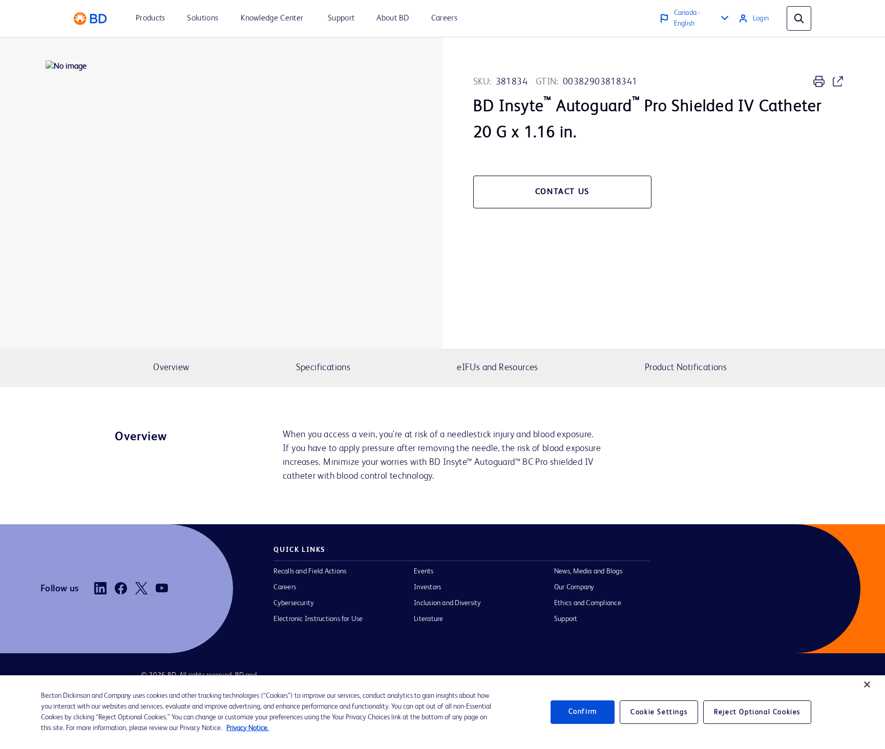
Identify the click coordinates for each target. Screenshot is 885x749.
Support (566, 619)
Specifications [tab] (323, 367)
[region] (442, 712)
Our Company (574, 587)
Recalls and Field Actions (309, 571)
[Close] (867, 684)
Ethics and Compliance (587, 603)
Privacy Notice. (247, 728)
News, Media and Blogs (588, 571)
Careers (284, 587)
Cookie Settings (658, 712)
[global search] (799, 18)
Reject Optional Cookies (757, 712)
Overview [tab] (171, 367)
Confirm (582, 712)
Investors (427, 587)
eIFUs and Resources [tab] (497, 367)
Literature (428, 619)
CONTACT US (562, 192)
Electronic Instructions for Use (318, 619)
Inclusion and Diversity (447, 603)
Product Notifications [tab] (686, 367)
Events (423, 571)
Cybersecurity (293, 603)
